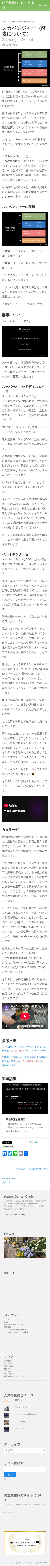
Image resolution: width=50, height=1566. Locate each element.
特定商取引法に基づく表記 (14, 1376)
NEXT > (6, 1182)
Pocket (33, 1142)
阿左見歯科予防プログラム (14, 1325)
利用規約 (7, 1369)
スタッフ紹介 (20, 1421)
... (29, 1131)
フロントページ (21, 1407)
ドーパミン (19, 1428)
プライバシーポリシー (13, 1371)
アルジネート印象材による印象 (16, 1332)
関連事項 (7, 1327)
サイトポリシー (10, 1374)
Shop (6, 1322)
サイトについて (10, 1512)
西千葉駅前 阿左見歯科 (18, 5)
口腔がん (18, 1400)
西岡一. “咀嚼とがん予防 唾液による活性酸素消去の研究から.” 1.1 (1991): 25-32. (25, 1061)
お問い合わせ (9, 1366)
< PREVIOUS (8, 1178)
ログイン (7, 1363)
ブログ (6, 1319)
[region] (25, 1247)
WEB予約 (7, 1361)
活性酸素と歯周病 (15, 1119)
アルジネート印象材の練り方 (15, 1330)
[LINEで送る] (8, 1146)
